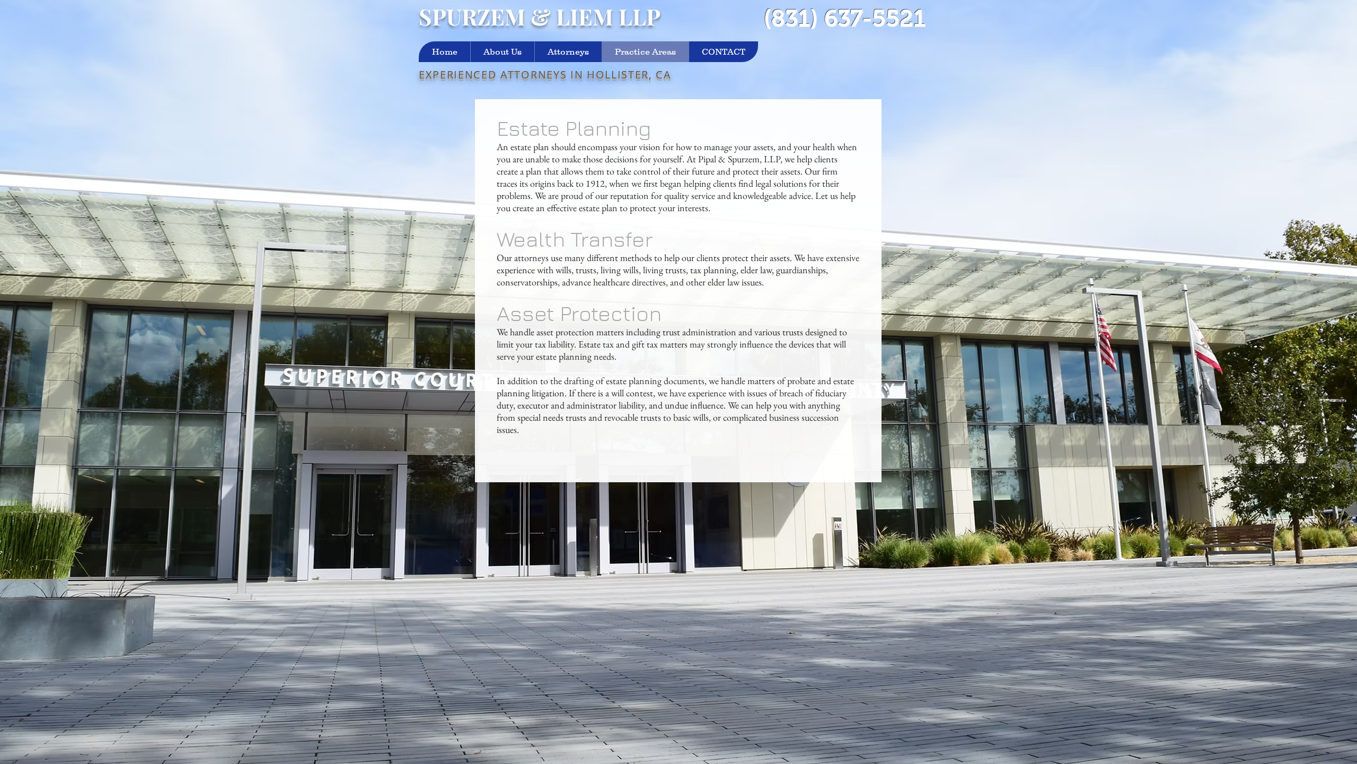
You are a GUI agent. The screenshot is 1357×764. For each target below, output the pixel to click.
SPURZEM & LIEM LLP (539, 16)
